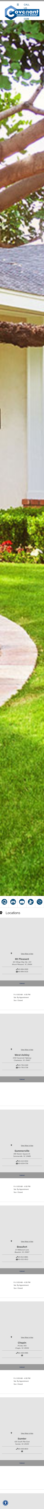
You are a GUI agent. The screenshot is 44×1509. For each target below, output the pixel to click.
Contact (22, 983)
